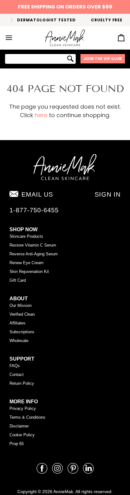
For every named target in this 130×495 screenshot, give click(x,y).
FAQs (14, 365)
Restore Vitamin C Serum (32, 245)
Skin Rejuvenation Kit (29, 271)
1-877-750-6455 (34, 210)
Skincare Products (26, 236)
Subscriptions (21, 331)
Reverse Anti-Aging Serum (33, 254)
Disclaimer (19, 426)
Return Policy (21, 383)
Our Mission (20, 305)
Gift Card (17, 280)
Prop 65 (16, 443)
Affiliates (17, 323)
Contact (16, 374)
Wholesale (18, 340)
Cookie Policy (22, 434)
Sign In (108, 194)
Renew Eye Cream (26, 262)
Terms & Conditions (27, 417)
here (41, 115)
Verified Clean (22, 314)
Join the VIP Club (103, 58)
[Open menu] (14, 38)
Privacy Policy (22, 408)
